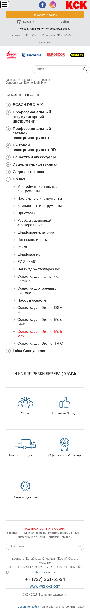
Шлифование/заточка (35, 232)
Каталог (27, 79)
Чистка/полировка (32, 240)
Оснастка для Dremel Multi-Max (26, 82)
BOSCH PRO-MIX (28, 105)
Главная (11, 79)
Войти (65, 21)
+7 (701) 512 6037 (57, 28)
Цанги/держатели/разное (38, 269)
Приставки (26, 213)
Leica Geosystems (29, 351)
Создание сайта (28, 606)
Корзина (28, 21)
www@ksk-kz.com (45, 586)
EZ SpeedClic (28, 262)
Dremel (42, 79)
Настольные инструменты (39, 198)
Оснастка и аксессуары (34, 157)
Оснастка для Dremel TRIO (40, 343)
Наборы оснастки (32, 300)
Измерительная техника (35, 164)
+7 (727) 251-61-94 (32, 28)
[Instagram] (52, 4)
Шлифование (28, 254)
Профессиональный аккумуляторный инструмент (32, 116)
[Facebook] (42, 4)
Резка (22, 247)
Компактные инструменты (39, 206)
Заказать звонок (45, 15)
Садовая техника (28, 172)
